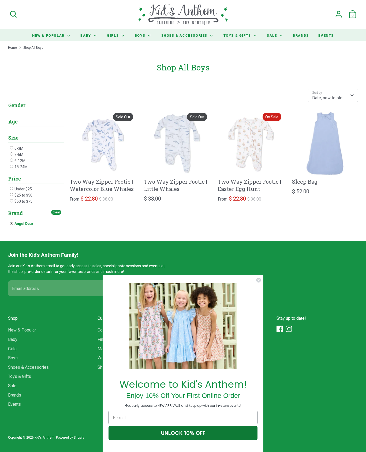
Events (326, 35)
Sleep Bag (305, 181)
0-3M (18, 148)
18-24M (21, 167)
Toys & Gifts (237, 35)
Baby (86, 35)
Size (13, 137)
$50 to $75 (23, 201)
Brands (301, 35)
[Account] (338, 14)
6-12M (19, 161)
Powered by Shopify (70, 437)
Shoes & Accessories (185, 35)
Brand (15, 213)
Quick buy (103, 167)
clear (56, 212)
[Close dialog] (258, 280)
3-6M (18, 154)
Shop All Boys (33, 48)
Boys (141, 35)
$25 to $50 (23, 195)
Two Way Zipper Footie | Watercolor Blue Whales (102, 185)
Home (12, 48)
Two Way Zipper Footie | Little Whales (175, 185)
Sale (272, 35)
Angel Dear (23, 223)
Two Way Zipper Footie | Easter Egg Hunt (249, 185)
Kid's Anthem (44, 437)
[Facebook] (280, 329)
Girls (113, 35)
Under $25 (23, 189)
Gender (16, 105)
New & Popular (49, 35)
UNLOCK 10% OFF (183, 433)
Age (13, 121)
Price (14, 178)
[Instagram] (289, 329)
